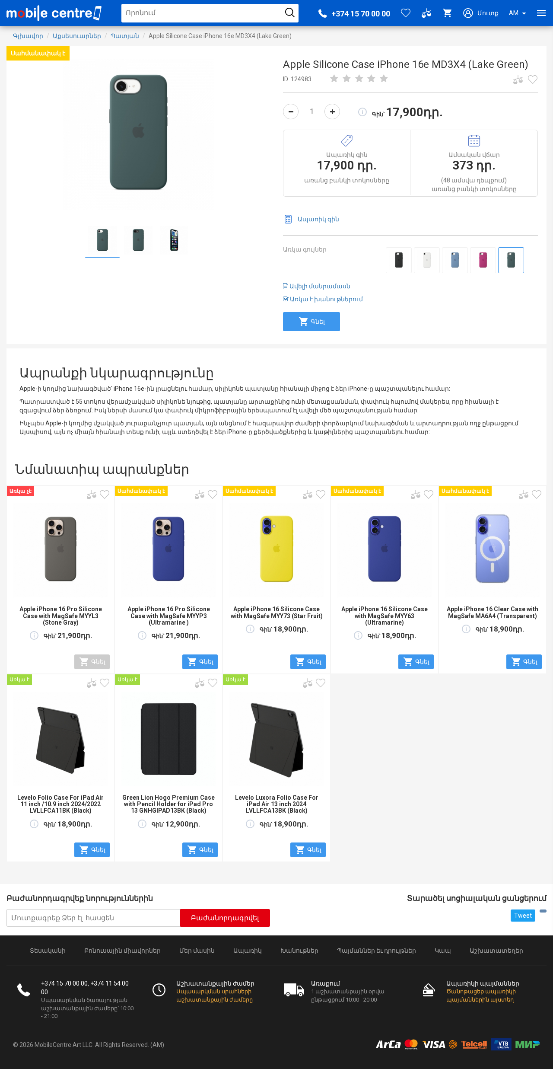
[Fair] (347, 79)
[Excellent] (371, 79)
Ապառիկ (247, 950)
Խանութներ (299, 950)
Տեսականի (48, 950)
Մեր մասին (197, 950)
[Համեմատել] (518, 79)
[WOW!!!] (384, 79)
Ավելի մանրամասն (319, 286)
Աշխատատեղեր (496, 950)
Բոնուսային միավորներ (122, 950)
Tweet (523, 915)
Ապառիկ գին (318, 219)
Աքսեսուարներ (77, 35)
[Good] (359, 79)
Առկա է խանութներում (326, 299)
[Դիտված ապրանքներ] (533, 79)
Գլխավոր (28, 35)
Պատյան (125, 35)
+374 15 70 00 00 (360, 13)
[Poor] (334, 79)
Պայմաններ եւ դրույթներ (376, 950)
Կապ (443, 950)
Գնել (318, 321)
